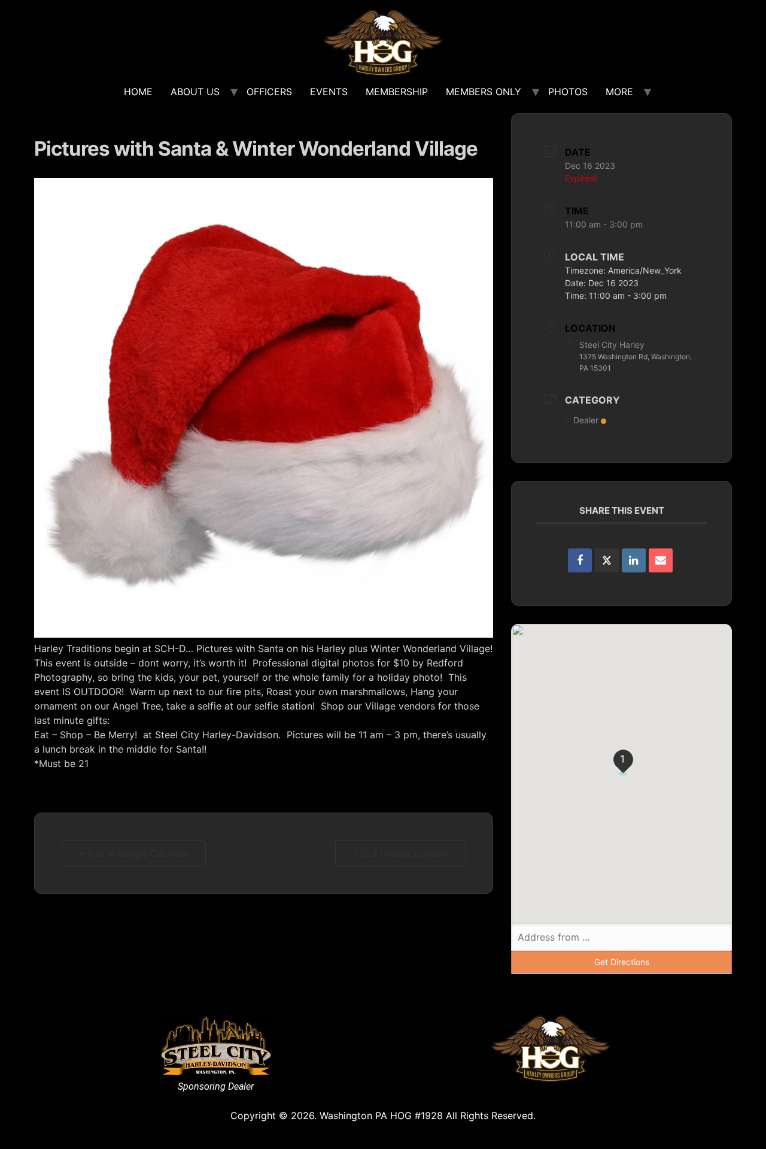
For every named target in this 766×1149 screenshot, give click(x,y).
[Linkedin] (634, 560)
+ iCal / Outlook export (400, 853)
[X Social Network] (607, 560)
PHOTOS (568, 92)
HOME (138, 92)
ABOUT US (195, 92)
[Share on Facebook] (580, 560)
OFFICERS (269, 92)
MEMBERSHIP (397, 92)
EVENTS (329, 92)
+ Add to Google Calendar (134, 853)
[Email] (661, 560)
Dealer (585, 420)
